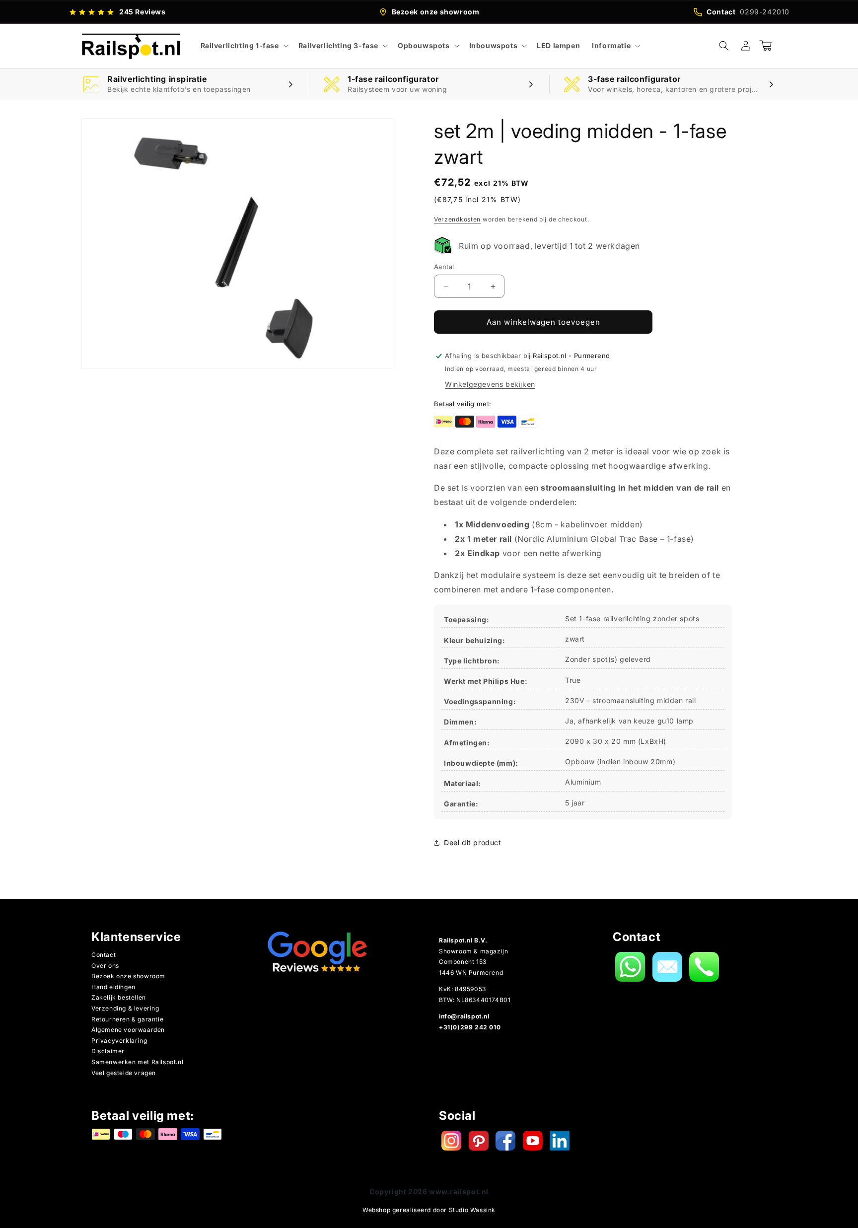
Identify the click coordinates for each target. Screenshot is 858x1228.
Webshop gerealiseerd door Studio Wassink (429, 1210)
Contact (103, 954)
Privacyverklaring (119, 1040)
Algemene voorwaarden (128, 1029)
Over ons (105, 965)
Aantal (444, 267)
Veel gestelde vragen (123, 1073)
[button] (243, 45)
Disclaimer (108, 1051)
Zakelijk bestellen (118, 997)
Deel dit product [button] (472, 842)
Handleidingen (113, 987)
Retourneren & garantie (127, 1019)
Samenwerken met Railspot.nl (137, 1062)
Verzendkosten (457, 219)
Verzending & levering (125, 1008)
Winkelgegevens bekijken (490, 384)
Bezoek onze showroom (128, 976)
